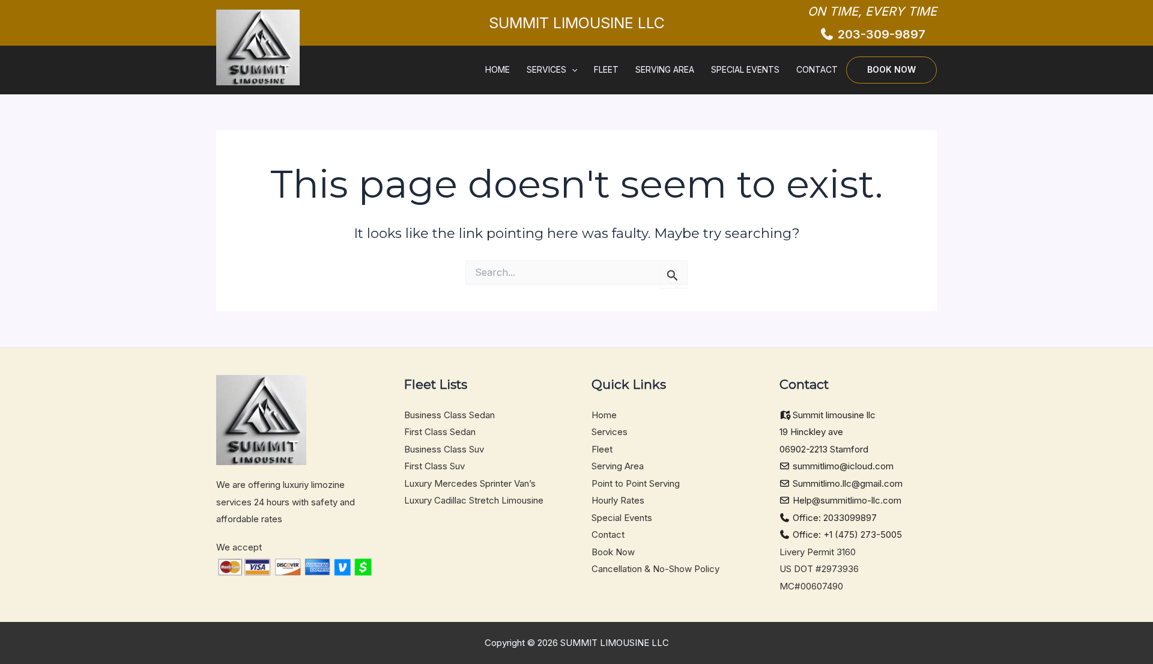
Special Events (745, 69)
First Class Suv (434, 466)
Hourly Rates (618, 500)
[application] (571, 69)
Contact (817, 69)
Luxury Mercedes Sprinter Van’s (470, 483)
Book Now (891, 69)
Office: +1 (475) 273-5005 (846, 534)
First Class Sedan (440, 431)
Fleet (606, 69)
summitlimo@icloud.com (842, 466)
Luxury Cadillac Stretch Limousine (473, 500)
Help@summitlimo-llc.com (845, 500)
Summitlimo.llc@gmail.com (846, 483)
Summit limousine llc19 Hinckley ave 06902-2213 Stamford (827, 432)
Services (546, 69)
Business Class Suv (444, 449)
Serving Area (664, 69)
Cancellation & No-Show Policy (655, 568)
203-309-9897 (880, 34)
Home (497, 69)
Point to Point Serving (636, 483)
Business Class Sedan (449, 415)
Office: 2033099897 (833, 517)
